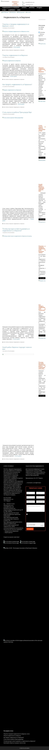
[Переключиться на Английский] (5, 12)
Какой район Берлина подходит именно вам (17, 348)
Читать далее (16, 47)
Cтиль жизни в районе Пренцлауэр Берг (17, 112)
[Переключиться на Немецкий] (12, 12)
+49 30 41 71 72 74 (29, 5)
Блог (18, 10)
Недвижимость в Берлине (19, 50)
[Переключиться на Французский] (20, 12)
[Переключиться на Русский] (28, 12)
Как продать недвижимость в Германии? (17, 84)
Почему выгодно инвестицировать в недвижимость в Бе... (42, 365)
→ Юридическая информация (11, 531)
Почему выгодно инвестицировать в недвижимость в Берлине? (15, 230)
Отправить (30, 529)
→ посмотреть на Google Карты (33, 482)
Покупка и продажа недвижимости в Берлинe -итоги (15, 25)
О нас (4, 10)
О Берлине (11, 10)
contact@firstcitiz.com (29, 2)
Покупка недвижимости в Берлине (15, 55)
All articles (42, 32)
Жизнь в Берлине (9, 50)
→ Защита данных (8, 532)
